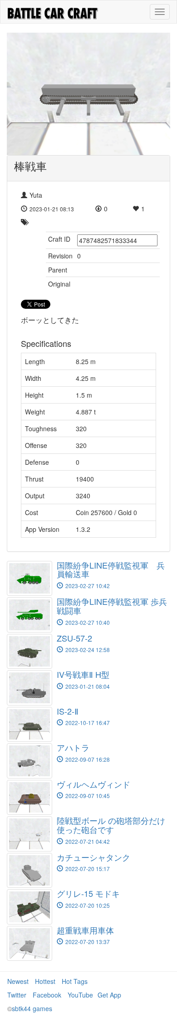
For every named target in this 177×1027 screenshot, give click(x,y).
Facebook (47, 994)
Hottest (45, 981)
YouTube (80, 994)
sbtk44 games (32, 1008)
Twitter (16, 994)
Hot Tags (75, 981)
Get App (109, 994)
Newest (18, 981)
